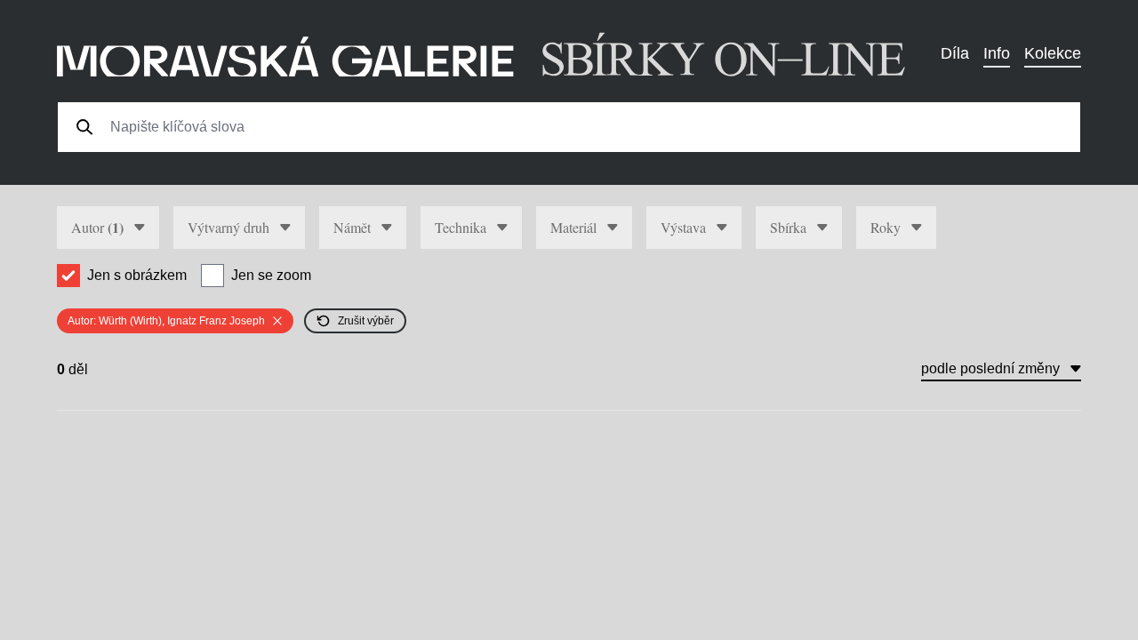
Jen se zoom (271, 275)
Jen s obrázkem (137, 275)
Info (996, 53)
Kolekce (1052, 53)
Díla (955, 53)
